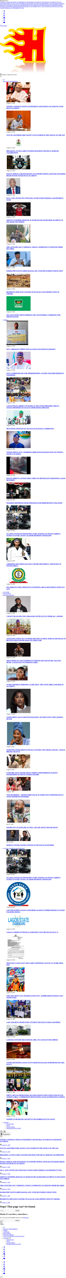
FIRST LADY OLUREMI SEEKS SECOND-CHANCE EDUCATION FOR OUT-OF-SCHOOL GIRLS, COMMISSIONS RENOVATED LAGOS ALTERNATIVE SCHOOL (35, 1096)
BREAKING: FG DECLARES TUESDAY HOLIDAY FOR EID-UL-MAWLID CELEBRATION (32, 1155)
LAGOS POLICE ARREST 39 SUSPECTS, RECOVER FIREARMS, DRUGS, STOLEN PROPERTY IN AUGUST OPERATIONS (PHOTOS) (32, 407)
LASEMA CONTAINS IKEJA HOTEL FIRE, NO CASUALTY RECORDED (32, 1040)
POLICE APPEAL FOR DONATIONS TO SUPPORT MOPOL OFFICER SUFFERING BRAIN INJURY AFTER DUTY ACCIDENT (36, 174)
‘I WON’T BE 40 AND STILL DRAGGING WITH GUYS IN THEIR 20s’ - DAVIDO (34, 616)
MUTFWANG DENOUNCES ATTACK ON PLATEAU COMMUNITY (30, 428)
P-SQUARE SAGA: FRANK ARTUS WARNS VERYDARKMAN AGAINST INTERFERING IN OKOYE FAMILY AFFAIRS (32, 773)
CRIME (5, 320)
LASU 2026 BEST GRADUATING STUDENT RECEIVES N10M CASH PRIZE (33, 1022)
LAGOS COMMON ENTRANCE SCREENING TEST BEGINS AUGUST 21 (32, 932)
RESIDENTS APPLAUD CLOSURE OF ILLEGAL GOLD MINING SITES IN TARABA (30, 1199)
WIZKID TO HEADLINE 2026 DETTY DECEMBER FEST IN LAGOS (30, 1119)
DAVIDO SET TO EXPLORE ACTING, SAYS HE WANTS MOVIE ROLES (32, 827)
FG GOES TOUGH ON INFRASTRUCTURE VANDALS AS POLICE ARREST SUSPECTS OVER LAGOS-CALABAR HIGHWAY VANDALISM (33, 534)
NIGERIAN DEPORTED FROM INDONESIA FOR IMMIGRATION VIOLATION (34, 503)
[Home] (4, 80)
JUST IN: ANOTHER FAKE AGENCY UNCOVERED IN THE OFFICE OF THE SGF (35, 135)
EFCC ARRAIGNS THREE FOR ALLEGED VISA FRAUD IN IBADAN (30, 349)
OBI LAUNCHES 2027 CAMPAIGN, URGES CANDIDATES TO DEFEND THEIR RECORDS (32, 1185)
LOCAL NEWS (10, 1127)
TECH (8, 1125)
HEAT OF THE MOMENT (10, 81)
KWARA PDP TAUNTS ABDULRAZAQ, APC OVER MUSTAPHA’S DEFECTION (34, 271)
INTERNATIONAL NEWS (13, 1128)
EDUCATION (7, 593)
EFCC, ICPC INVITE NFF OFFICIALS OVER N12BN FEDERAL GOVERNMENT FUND (31, 1170)
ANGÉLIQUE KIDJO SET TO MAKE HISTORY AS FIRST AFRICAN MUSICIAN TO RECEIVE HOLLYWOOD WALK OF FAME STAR (36, 639)
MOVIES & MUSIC (8, 595)
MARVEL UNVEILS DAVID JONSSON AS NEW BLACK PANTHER (30, 845)
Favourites (4, 25)
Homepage (25, 1217)
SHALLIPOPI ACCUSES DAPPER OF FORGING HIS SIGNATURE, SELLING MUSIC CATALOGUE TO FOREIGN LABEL (33, 661)
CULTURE (6, 592)
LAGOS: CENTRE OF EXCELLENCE (13, 848)
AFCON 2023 (10, 1124)
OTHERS (5, 1122)
